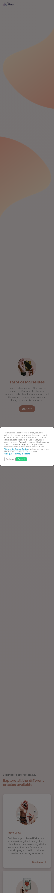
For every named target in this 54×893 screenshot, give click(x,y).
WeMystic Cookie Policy (16, 449)
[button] (10, 459)
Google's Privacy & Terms (17, 454)
